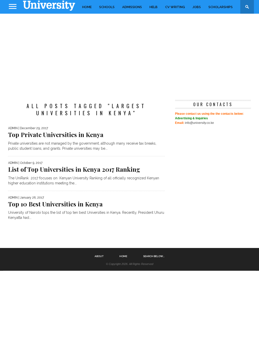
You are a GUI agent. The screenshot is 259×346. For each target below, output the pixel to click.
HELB (153, 7)
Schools (107, 7)
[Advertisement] (129, 54)
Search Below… (153, 256)
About (99, 256)
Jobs (196, 7)
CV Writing (175, 7)
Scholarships (220, 7)
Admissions (132, 7)
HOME (87, 7)
